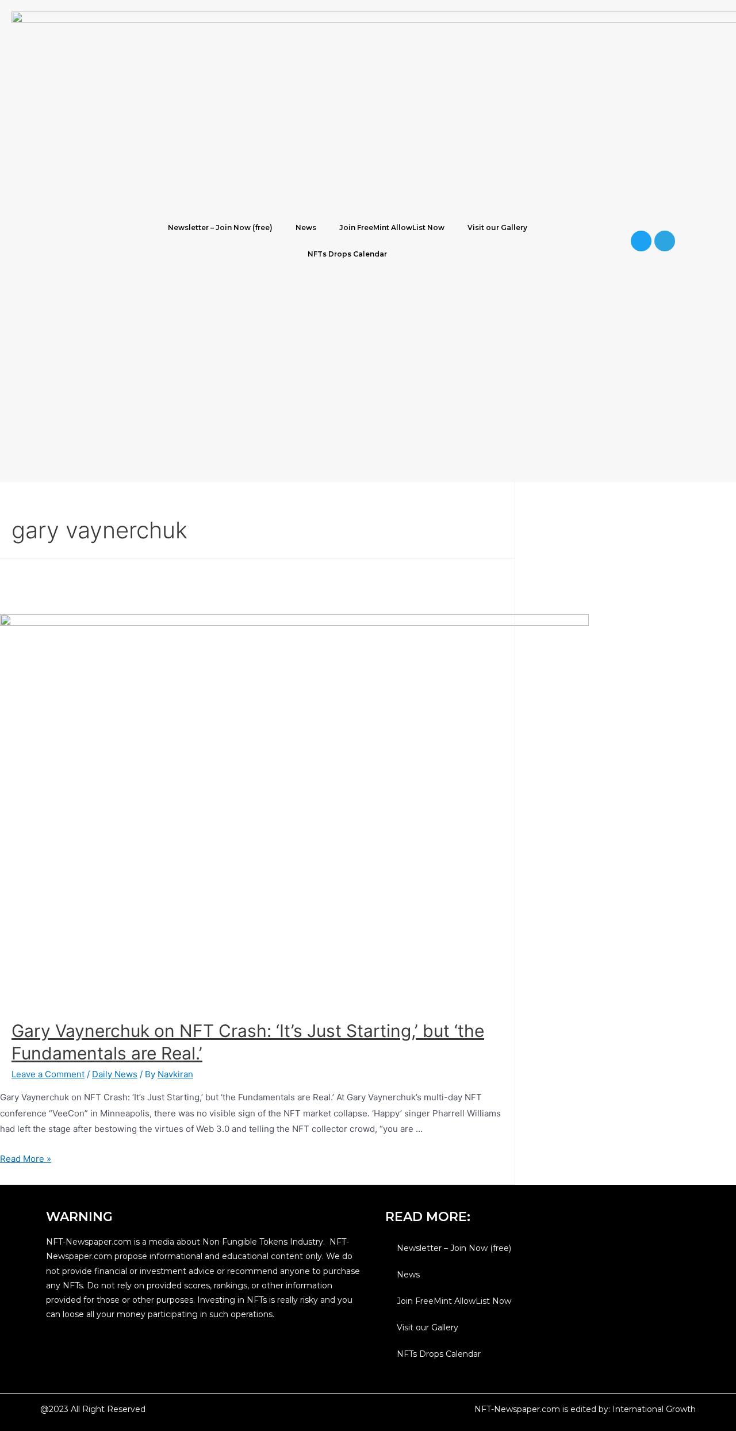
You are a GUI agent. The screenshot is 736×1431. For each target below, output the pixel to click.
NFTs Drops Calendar (347, 254)
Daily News (114, 1074)
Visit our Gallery (497, 227)
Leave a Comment (48, 1074)
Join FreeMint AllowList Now (391, 227)
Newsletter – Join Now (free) (220, 227)
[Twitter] (641, 241)
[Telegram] (664, 241)
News (306, 227)
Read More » (25, 1158)
